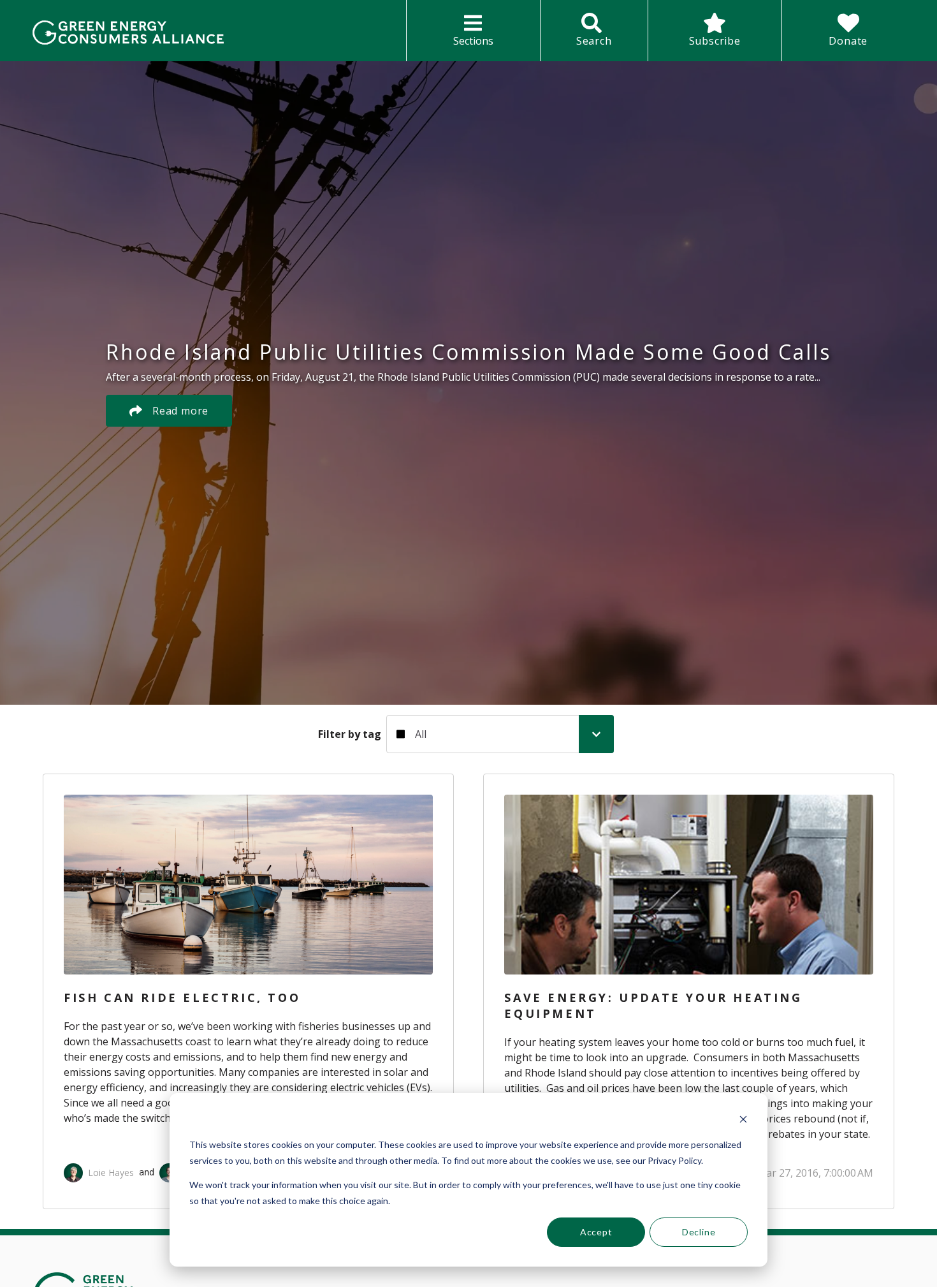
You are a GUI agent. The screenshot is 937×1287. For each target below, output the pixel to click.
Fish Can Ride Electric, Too (182, 997)
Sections (473, 41)
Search (594, 41)
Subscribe (715, 41)
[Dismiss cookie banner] (743, 1121)
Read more (180, 411)
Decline (699, 1231)
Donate (848, 41)
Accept (596, 1231)
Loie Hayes (111, 1172)
